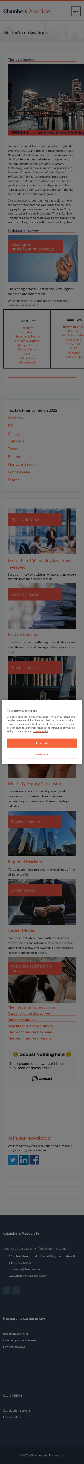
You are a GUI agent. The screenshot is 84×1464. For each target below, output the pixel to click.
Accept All (42, 743)
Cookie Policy (40, 731)
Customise (42, 754)
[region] (42, 732)
